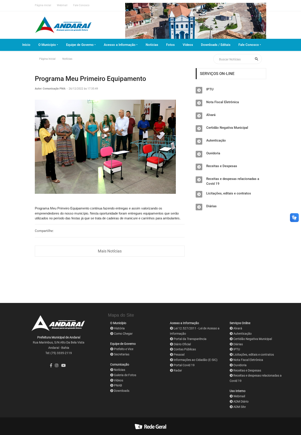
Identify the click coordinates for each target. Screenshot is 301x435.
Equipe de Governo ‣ (81, 45)
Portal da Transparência (190, 339)
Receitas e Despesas (221, 166)
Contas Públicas (185, 349)
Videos (188, 45)
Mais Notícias (110, 251)
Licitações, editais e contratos (228, 193)
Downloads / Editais (215, 45)
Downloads (121, 390)
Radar (178, 370)
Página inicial (43, 5)
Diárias (211, 206)
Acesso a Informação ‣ (121, 45)
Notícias (152, 45)
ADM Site (239, 407)
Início (26, 45)
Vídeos (118, 380)
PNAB (118, 385)
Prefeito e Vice (123, 349)
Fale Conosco (81, 5)
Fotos (170, 45)
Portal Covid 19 (184, 365)
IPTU (210, 89)
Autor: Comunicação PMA (50, 88)
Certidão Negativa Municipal (227, 128)
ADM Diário (241, 401)
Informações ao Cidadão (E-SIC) (195, 360)
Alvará (211, 115)
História (119, 328)
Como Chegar (123, 333)
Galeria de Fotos (125, 375)
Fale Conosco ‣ (249, 45)
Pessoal (179, 354)
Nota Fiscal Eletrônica (222, 102)
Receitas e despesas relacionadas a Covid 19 (232, 181)
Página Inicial (47, 58)
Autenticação (216, 140)
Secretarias (121, 354)
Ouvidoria (213, 153)
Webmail (62, 5)
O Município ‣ (48, 45)
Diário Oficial (182, 344)
